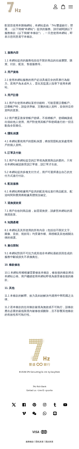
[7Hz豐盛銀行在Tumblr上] (55, 406)
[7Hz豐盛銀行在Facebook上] (24, 406)
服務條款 (30, 442)
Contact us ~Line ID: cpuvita (39, 390)
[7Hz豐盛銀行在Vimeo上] (24, 415)
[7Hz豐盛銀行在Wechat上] (34, 415)
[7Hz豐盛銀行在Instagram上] (44, 406)
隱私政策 (39, 442)
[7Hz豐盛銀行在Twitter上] (13, 406)
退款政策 (49, 442)
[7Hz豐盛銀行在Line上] (55, 415)
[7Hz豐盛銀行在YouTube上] (65, 406)
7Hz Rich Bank (39, 386)
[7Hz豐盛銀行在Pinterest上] (34, 406)
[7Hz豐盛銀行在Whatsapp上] (44, 415)
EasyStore (55, 372)
